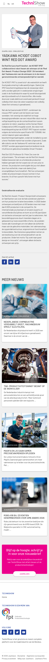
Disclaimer (21, 656)
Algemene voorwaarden (36, 656)
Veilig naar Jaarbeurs (25, 658)
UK (12, 4)
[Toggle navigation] (4, 3)
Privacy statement (9, 658)
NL (9, 4)
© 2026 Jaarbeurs (9, 656)
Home (4, 597)
